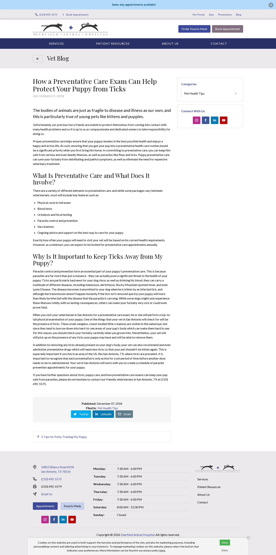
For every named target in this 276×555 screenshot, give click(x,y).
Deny (225, 550)
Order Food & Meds (194, 29)
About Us (170, 43)
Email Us (46, 494)
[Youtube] (223, 120)
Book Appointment (227, 29)
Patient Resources (113, 43)
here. (163, 550)
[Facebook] (205, 120)
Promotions (225, 14)
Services (56, 43)
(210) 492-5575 (51, 479)
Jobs (211, 14)
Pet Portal (198, 14)
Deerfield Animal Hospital (137, 534)
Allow (225, 542)
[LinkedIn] (214, 120)
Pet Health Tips (108, 408)
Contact (219, 43)
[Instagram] (196, 120)
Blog (238, 14)
